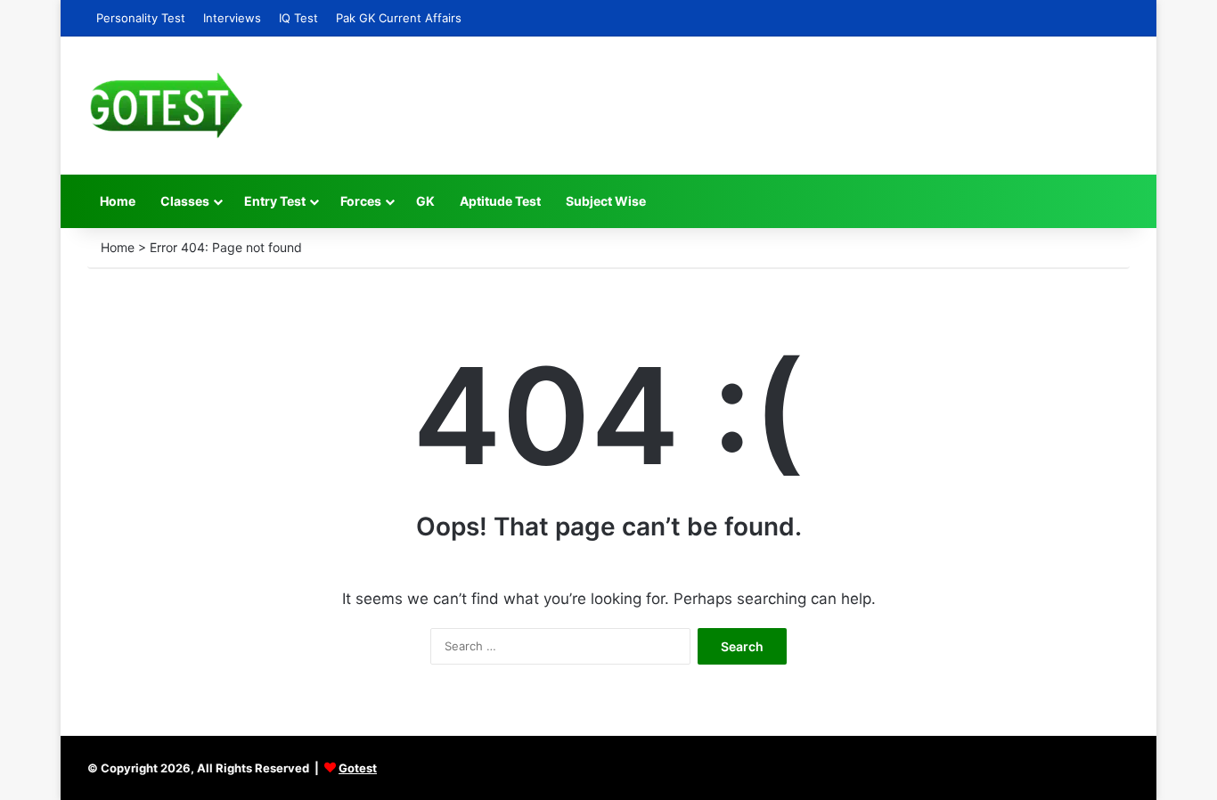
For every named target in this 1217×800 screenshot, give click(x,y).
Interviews (232, 18)
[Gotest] (165, 105)
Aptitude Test (500, 200)
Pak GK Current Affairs (398, 18)
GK (425, 200)
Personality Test (140, 18)
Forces (360, 200)
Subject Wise (606, 200)
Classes (184, 200)
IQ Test (298, 18)
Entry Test (275, 200)
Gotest (358, 768)
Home (117, 200)
